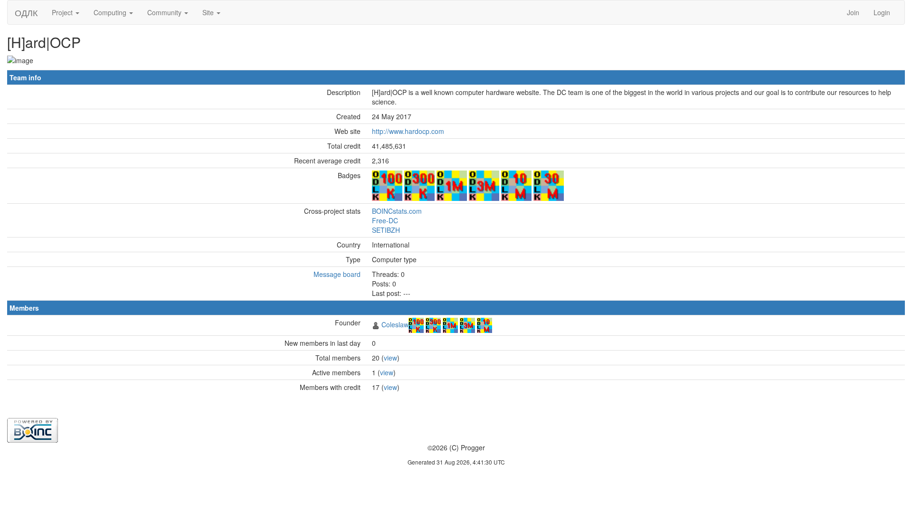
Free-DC (385, 220)
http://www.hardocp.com (408, 131)
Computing (111, 12)
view (390, 357)
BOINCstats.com (397, 211)
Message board (337, 274)
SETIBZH (386, 230)
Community (165, 12)
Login (882, 12)
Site (209, 12)
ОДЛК (26, 12)
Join (853, 12)
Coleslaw (394, 324)
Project (63, 12)
